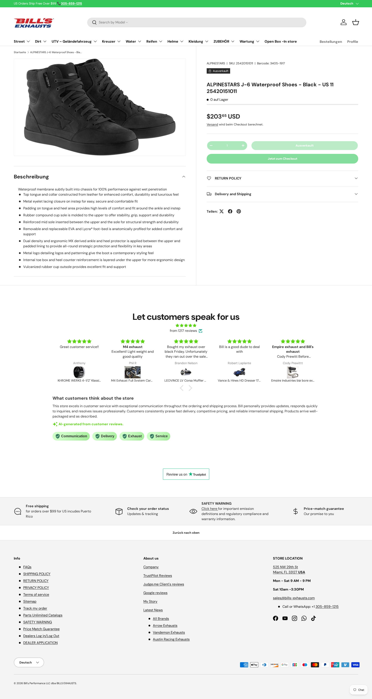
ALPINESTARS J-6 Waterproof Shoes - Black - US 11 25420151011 (56, 52)
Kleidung (196, 41)
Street (19, 41)
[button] (355, 22)
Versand (212, 124)
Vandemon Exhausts (169, 632)
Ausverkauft (305, 145)
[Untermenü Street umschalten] (28, 41)
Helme (172, 41)
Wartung (247, 41)
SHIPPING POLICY (36, 574)
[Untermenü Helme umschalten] (181, 41)
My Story (150, 601)
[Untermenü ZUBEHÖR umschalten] (232, 41)
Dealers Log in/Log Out (41, 636)
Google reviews (155, 593)
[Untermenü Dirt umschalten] (44, 41)
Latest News (153, 610)
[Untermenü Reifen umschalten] (160, 41)
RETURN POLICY (35, 580)
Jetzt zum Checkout (282, 159)
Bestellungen (331, 41)
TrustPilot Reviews (157, 575)
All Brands (161, 618)
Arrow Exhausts (165, 625)
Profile (352, 41)
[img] (186, 325)
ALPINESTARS (216, 63)
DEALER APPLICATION (40, 642)
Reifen (151, 41)
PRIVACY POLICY (36, 587)
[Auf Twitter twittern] (221, 211)
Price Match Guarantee (41, 629)
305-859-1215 (327, 606)
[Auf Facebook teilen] (230, 211)
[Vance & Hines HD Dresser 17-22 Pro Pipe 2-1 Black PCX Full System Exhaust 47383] (186, 372)
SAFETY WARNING (37, 622)
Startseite (20, 52)
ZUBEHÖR (221, 41)
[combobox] (197, 22)
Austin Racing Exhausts (171, 639)
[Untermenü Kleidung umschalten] (206, 41)
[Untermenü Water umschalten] (139, 41)
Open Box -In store (281, 41)
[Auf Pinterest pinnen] (238, 211)
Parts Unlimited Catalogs (42, 615)
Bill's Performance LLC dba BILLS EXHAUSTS (50, 683)
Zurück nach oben (186, 533)
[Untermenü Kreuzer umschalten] (118, 41)
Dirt (38, 41)
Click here (210, 508)
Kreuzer (108, 41)
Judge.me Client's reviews (163, 584)
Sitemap (29, 601)
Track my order (35, 608)
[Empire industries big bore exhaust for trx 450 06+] (239, 372)
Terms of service (36, 594)
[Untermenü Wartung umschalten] (257, 41)
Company (151, 567)
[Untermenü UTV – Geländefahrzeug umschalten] (95, 41)
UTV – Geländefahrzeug (72, 41)
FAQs (27, 567)
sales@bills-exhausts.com (294, 598)
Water (131, 41)
